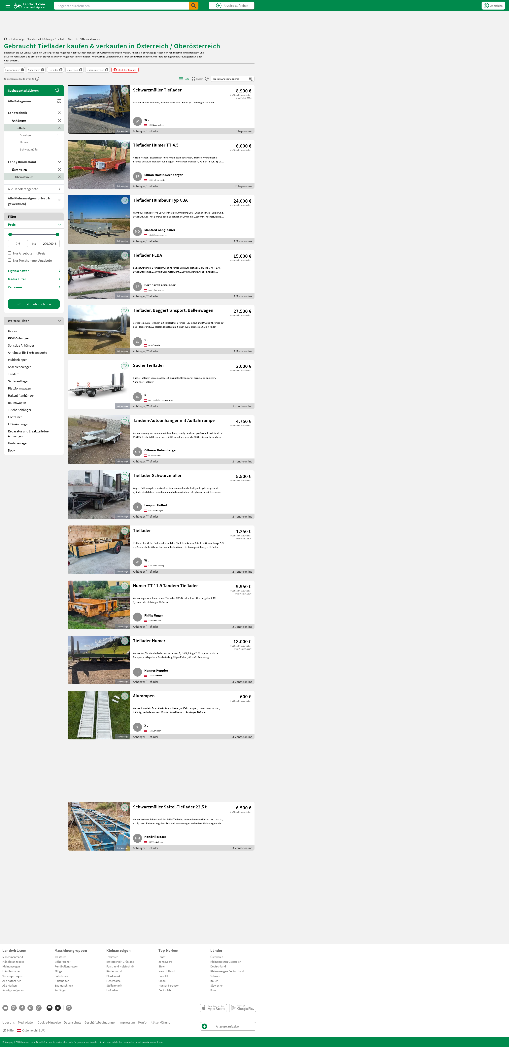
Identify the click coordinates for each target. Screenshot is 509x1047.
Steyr (161, 966)
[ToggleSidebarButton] (8, 5)
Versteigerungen (12, 976)
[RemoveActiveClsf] (59, 200)
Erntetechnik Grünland (120, 961)
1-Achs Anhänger (19, 409)
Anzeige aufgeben (13, 990)
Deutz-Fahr (165, 990)
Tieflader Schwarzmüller (157, 475)
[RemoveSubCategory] (59, 127)
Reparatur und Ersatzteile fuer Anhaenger (29, 433)
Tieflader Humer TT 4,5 (156, 145)
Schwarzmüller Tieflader (157, 90)
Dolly (11, 450)
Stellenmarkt (114, 985)
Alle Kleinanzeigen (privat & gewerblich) (29, 201)
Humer (40, 142)
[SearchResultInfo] (37, 78)
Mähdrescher (62, 961)
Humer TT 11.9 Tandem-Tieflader (165, 585)
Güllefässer (61, 976)
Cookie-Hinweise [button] (49, 1022)
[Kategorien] (49, 1008)
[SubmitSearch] (193, 6)
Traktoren (60, 957)
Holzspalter (61, 981)
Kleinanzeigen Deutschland (227, 971)
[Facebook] (22, 1008)
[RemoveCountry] (59, 169)
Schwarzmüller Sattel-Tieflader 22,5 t (170, 807)
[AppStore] (213, 1008)
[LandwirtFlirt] (69, 1008)
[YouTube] (5, 1008)
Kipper (12, 331)
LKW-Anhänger (18, 424)
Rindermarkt (114, 971)
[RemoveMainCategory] (59, 120)
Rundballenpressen (66, 966)
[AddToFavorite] (125, 90)
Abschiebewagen (19, 366)
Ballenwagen (17, 402)
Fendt (161, 957)
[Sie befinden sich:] (6, 39)
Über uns (8, 1022)
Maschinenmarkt (12, 957)
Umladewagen (18, 443)
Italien (214, 981)
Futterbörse (113, 981)
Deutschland (218, 966)
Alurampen (144, 695)
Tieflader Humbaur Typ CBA (160, 200)
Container (15, 417)
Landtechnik (17, 112)
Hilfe (10, 1030)
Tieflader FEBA (147, 255)
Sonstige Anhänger (21, 345)
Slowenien (216, 985)
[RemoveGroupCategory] (59, 112)
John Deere (165, 961)
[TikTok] (30, 1008)
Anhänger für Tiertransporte (27, 352)
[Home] (29, 5)
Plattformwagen (19, 388)
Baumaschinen (63, 985)
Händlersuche (10, 971)
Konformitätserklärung (154, 1022)
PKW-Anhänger (18, 338)
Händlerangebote (13, 961)
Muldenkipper (17, 359)
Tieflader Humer (149, 640)
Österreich (19, 169)
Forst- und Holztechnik (120, 966)
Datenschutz (72, 1022)
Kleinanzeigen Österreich (225, 961)
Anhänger (19, 120)
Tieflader (21, 128)
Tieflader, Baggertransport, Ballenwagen (173, 310)
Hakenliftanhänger (21, 395)
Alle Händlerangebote (23, 188)
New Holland (166, 971)
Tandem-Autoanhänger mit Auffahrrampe (174, 420)
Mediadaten (26, 1022)
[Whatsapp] (38, 1008)
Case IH (163, 976)
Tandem (13, 374)
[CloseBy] (206, 78)
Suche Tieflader (148, 365)
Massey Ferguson (168, 985)
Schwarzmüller (40, 149)
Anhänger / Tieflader (145, 131)
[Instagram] (14, 1008)
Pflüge (58, 971)
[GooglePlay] (242, 1008)
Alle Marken (9, 985)
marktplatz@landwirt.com (149, 1042)
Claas (161, 981)
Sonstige (40, 135)
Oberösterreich (24, 177)
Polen (213, 990)
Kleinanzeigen (11, 966)
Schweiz (215, 976)
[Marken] (58, 1008)
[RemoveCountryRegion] (59, 176)
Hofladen (112, 990)
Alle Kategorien (19, 101)
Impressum (127, 1022)
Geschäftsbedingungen (100, 1022)
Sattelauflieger (18, 381)
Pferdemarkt (113, 976)
